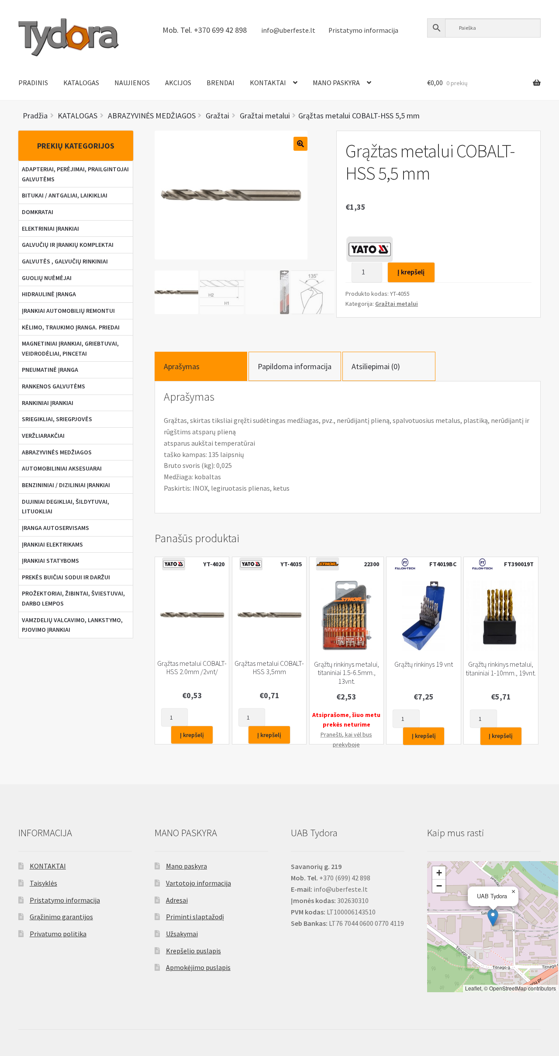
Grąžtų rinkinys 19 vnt (423, 664)
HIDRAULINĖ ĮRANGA (49, 294)
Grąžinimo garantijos (61, 916)
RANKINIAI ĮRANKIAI (47, 403)
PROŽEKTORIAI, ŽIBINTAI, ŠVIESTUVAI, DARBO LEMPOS (73, 598)
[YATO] (369, 249)
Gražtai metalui (396, 304)
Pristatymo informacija (363, 30)
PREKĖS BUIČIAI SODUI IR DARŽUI (66, 577)
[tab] (201, 366)
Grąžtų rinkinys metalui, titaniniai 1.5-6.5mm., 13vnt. (346, 673)
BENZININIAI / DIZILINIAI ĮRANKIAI (66, 485)
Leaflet (473, 988)
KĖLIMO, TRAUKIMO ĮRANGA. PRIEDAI (71, 327)
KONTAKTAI (268, 82)
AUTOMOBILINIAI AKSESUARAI (62, 468)
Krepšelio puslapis (193, 950)
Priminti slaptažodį (195, 916)
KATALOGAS (81, 82)
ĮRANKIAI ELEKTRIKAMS (52, 544)
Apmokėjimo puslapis (198, 967)
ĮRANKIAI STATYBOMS (50, 560)
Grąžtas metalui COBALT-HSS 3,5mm (269, 667)
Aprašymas (182, 366)
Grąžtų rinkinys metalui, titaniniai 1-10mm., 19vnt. (501, 668)
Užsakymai (182, 933)
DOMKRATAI (37, 212)
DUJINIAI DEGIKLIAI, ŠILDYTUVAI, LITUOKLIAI (65, 507)
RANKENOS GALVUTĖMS (53, 386)
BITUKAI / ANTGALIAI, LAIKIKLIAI (64, 195)
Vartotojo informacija (198, 883)
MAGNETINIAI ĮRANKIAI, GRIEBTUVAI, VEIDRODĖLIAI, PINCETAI (70, 348)
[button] (492, 918)
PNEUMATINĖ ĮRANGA (50, 370)
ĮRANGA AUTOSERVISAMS (55, 528)
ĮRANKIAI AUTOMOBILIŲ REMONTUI (68, 311)
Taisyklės (43, 883)
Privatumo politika (58, 933)
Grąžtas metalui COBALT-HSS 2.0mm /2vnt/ (192, 667)
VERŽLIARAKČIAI (43, 436)
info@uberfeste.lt (288, 30)
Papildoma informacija (294, 366)
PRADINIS (33, 82)
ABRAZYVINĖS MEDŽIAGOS (57, 452)
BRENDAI (221, 82)
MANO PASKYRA (336, 82)
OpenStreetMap (508, 988)
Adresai (177, 900)
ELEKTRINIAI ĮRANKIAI (50, 228)
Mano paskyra (186, 866)
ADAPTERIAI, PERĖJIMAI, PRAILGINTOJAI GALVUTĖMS (75, 174)
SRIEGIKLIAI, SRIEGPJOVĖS (57, 419)
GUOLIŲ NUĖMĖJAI (47, 278)
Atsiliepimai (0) (376, 366)
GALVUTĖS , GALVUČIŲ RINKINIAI (65, 261)
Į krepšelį (410, 271)
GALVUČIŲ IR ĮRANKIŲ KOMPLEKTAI (68, 245)
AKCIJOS (178, 82)
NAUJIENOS (132, 82)
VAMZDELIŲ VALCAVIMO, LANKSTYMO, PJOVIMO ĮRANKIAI (72, 625)
